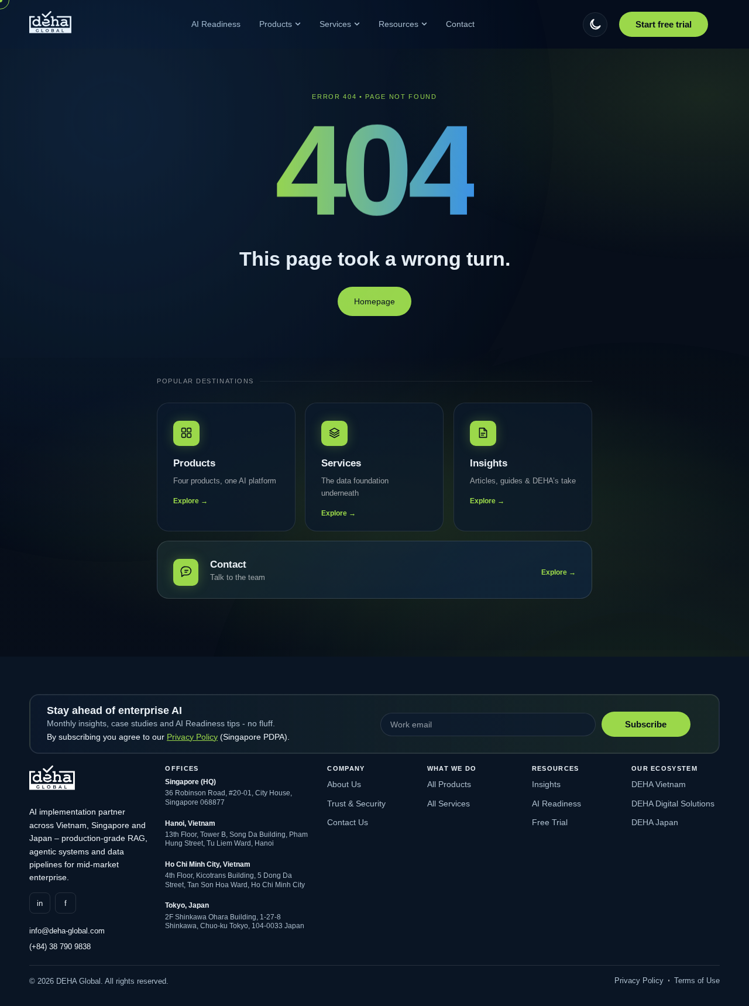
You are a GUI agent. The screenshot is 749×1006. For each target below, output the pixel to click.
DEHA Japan (654, 822)
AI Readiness (556, 803)
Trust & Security (356, 803)
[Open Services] (357, 24)
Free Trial (550, 822)
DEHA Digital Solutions (672, 803)
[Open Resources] (424, 24)
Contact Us (347, 822)
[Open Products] (298, 24)
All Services (448, 803)
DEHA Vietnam (658, 784)
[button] (595, 24)
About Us (344, 784)
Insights (546, 784)
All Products (449, 784)
